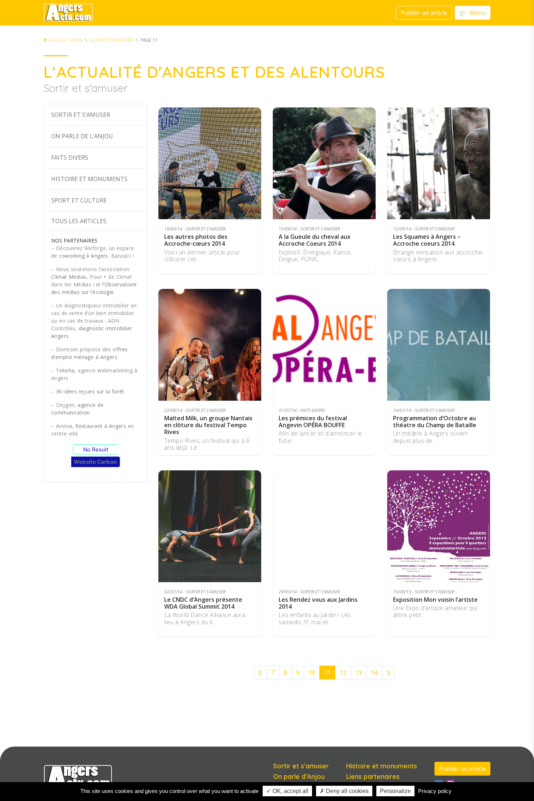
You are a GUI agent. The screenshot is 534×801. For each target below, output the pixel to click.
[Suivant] (388, 672)
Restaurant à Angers (100, 425)
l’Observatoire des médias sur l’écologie (94, 288)
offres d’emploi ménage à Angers (89, 353)
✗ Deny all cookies (344, 791)
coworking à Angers (83, 255)
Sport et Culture (79, 200)
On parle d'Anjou (299, 776)
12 (343, 673)
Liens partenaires (373, 776)
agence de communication (77, 408)
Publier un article (462, 769)
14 (374, 673)
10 (311, 673)
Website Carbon (95, 461)
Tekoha (65, 370)
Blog (76, 40)
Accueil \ (59, 40)
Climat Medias (68, 276)
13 (358, 673)
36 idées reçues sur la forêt (90, 391)
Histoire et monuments (381, 766)
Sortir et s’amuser (80, 115)
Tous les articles (78, 221)
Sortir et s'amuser (111, 40)
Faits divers (69, 158)
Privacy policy (435, 791)
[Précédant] (260, 672)
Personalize (395, 791)
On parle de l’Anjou (82, 136)
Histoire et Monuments (89, 179)
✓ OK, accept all (287, 791)
